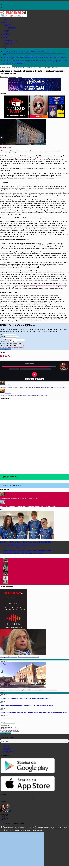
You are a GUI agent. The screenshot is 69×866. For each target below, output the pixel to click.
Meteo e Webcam (7, 42)
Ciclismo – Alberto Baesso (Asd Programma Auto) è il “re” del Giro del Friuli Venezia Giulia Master (28, 490)
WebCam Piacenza (9, 45)
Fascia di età (4, 343)
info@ (5, 759)
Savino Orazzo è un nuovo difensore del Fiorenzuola (16, 487)
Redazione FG (13, 77)
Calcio (6, 25)
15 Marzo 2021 (4, 77)
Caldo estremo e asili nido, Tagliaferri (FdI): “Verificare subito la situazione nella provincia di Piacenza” (27, 645)
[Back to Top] (0, 674)
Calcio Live (8, 24)
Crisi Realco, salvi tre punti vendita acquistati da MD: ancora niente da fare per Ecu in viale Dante (25, 638)
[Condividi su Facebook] (0, 148)
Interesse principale (6, 345)
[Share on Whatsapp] (10, 148)
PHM (6, 33)
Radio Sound (6, 2)
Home (4, 19)
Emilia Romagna (41, 368)
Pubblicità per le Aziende (9, 690)
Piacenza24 (18, 425)
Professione (3, 341)
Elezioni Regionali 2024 (11, 40)
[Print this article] (8, 148)
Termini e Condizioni (37, 770)
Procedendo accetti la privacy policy (13, 347)
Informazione (6, 689)
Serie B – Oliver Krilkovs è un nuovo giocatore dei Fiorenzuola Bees (20, 484)
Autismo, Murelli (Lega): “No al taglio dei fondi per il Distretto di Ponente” (19, 437)
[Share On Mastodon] (11, 148)
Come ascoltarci (7, 687)
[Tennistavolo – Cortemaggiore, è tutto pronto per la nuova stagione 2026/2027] (27, 478)
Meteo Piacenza (9, 43)
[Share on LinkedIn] (3, 148)
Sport (4, 22)
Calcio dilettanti (12, 28)
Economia (5, 37)
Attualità (5, 36)
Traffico (7, 46)
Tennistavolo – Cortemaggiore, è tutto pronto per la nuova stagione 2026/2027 (25, 481)
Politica (4, 39)
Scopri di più (3, 760)
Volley (6, 31)
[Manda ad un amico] (7, 148)
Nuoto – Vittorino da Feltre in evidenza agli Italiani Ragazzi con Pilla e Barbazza (23, 492)
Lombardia (31, 368)
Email (2, 338)
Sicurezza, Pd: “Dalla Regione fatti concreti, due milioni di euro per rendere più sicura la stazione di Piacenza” (28, 446)
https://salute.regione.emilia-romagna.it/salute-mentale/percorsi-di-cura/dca (43, 285)
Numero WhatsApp (6, 340)
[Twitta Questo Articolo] (2, 148)
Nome (2, 334)
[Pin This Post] (5, 148)
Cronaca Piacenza (7, 21)
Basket (7, 30)
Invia (17, 417)
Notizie (5, 67)
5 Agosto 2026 (4, 600)
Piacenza (20, 368)
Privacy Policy (28, 770)
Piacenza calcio (11, 27)
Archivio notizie (6, 686)
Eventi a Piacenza (7, 34)
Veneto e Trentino (52, 368)
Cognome (3, 336)
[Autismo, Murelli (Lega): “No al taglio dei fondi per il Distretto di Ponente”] (2, 434)
